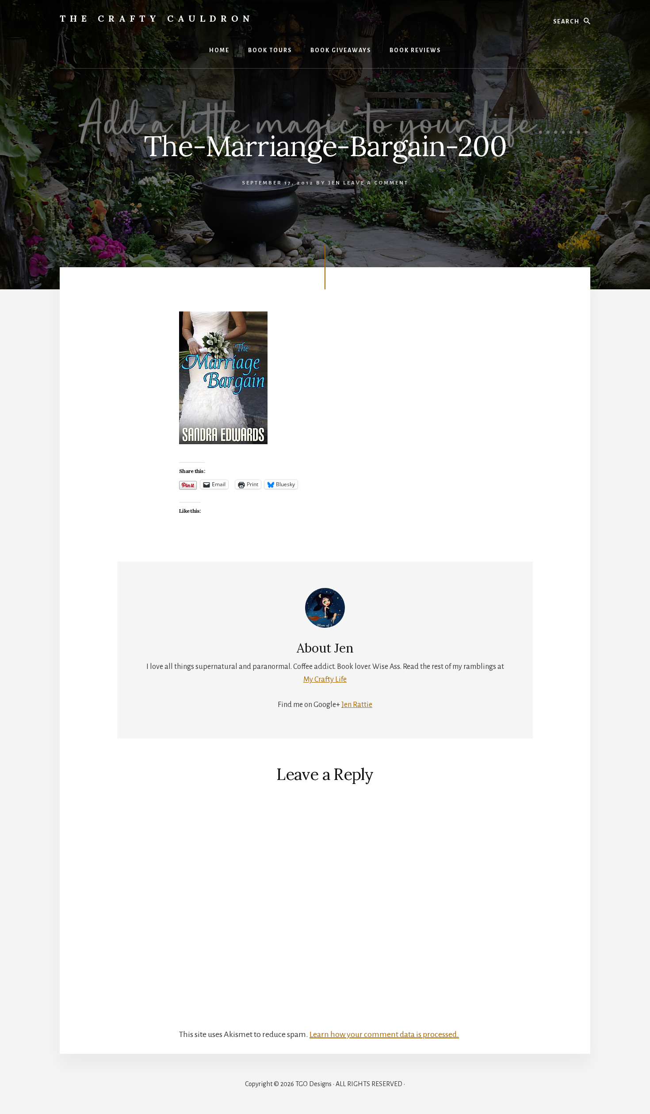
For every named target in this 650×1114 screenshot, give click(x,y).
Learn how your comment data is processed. (384, 1034)
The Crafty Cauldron (157, 18)
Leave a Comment (376, 183)
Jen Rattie (356, 705)
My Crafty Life (325, 680)
